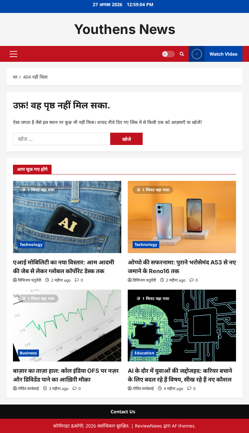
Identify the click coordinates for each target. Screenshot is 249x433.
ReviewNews (148, 426)
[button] (13, 54)
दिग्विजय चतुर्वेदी (29, 280)
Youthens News (124, 29)
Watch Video (223, 53)
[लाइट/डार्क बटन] (168, 53)
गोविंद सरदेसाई (28, 388)
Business (28, 353)
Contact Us (123, 411)
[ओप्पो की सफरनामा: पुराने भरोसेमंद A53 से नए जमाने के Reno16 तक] (182, 217)
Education (144, 353)
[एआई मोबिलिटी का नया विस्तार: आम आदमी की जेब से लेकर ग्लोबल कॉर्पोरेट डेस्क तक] (67, 217)
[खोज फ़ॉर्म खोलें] (182, 54)
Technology (31, 244)
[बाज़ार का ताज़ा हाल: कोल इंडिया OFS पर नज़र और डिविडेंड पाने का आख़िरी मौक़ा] (67, 326)
